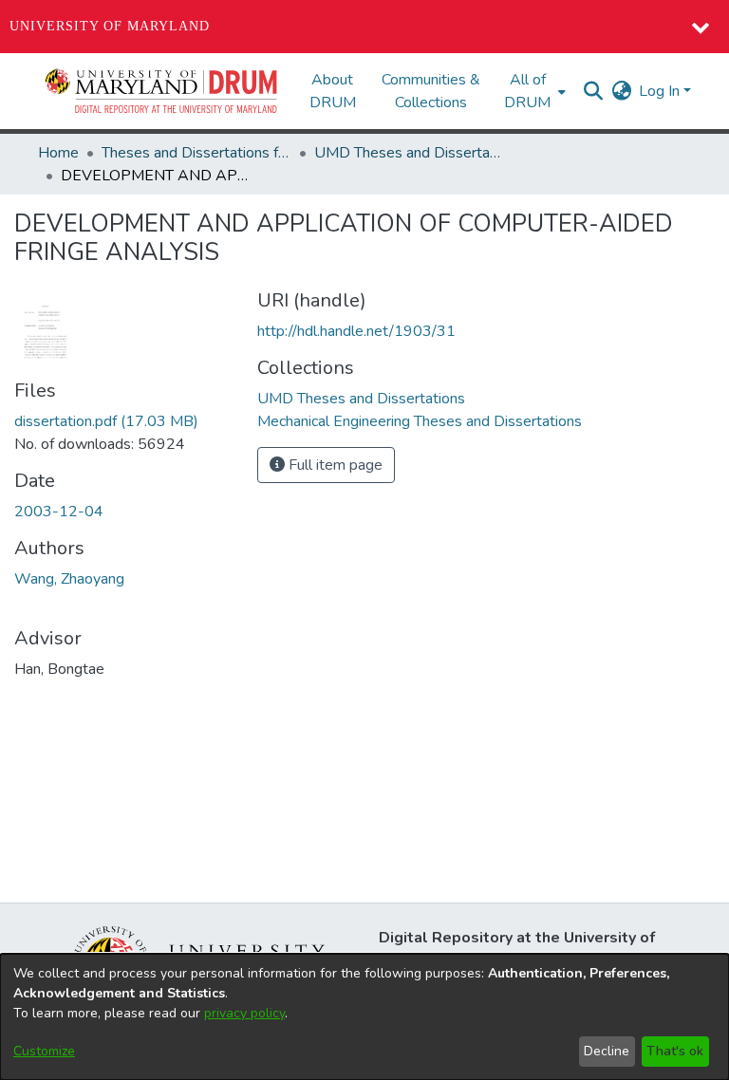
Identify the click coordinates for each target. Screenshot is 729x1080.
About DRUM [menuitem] (332, 91)
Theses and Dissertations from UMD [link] (196, 152)
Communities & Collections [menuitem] (431, 91)
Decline (606, 1051)
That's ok (674, 1051)
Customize (44, 1051)
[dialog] (364, 1017)
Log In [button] (661, 91)
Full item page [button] (334, 465)
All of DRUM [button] (527, 91)
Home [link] (58, 152)
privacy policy (244, 1013)
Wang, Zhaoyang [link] (69, 578)
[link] (106, 421)
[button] (162, 91)
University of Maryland (109, 26)
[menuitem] (533, 91)
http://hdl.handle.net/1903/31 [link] (356, 331)
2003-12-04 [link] (58, 511)
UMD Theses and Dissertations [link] (409, 152)
